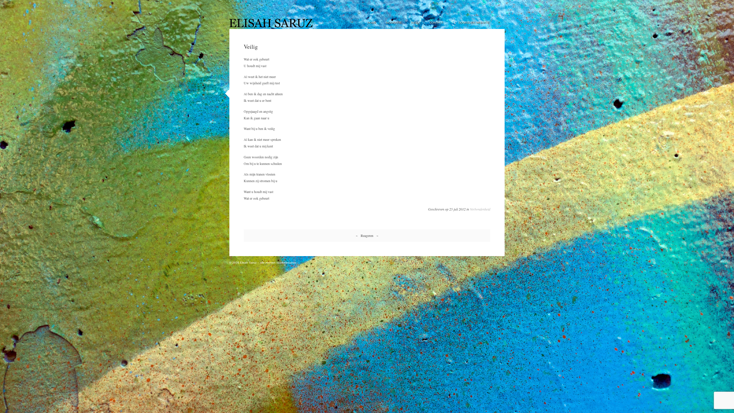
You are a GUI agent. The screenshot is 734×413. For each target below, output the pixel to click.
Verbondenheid (480, 209)
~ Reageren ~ (367, 235)
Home (372, 22)
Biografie (394, 22)
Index (415, 22)
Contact (436, 22)
